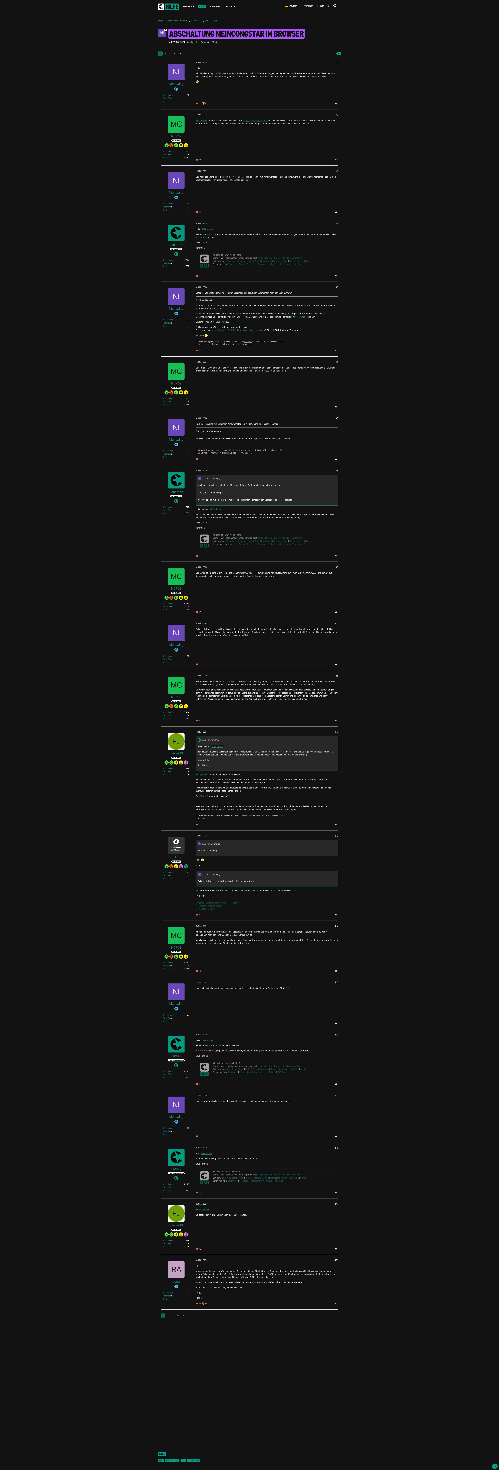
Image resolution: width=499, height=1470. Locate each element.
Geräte (303, 1069)
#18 (336, 1147)
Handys (308, 261)
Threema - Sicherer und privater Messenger (216, 902)
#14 (336, 926)
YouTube (299, 264)
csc (183, 1460)
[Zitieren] (336, 103)
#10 (336, 623)
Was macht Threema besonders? (211, 905)
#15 (336, 982)
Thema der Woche (236, 264)
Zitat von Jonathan (210, 739)
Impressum (242, 330)
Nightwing (194, 42)
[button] (292, 6)
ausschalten (299, 316)
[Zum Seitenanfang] (495, 1466)
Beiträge (167, 101)
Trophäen (167, 98)
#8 (337, 470)
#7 (337, 418)
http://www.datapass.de (254, 120)
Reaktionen (168, 95)
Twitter (274, 264)
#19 (336, 1203)
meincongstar (172, 1460)
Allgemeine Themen (236, 261)
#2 (337, 114)
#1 (337, 62)
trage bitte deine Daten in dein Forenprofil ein (279, 257)
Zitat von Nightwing (210, 478)
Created (250, 264)
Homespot (275, 1069)
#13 (336, 836)
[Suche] (335, 6)
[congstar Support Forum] (168, 6)
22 (175, 53)
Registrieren (323, 5)
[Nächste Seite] (180, 53)
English (231, 330)
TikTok (280, 1072)
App (160, 1460)
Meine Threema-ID (204, 908)
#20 (336, 1260)
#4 (337, 223)
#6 (337, 362)
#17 (336, 1095)
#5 (337, 287)
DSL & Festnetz (296, 261)
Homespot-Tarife (280, 261)
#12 (336, 732)
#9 (337, 567)
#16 (336, 1034)
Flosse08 (248, 815)
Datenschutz (256, 330)
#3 (337, 171)
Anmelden (308, 5)
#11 (337, 675)
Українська (219, 330)
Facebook (262, 264)
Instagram (286, 264)
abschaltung (193, 1460)
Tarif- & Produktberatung (259, 261)
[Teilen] (338, 53)
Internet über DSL (290, 1069)
